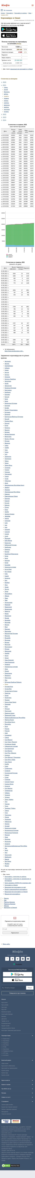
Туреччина (8, 815)
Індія (6, 523)
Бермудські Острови (11, 403)
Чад (6, 848)
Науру (6, 655)
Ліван (6, 598)
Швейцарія (8, 857)
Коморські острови (10, 567)
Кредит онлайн (5, 1025)
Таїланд (7, 797)
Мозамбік (7, 638)
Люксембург (8, 593)
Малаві (7, 618)
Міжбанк (3, 1016)
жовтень (6, 107)
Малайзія (7, 620)
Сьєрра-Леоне (9, 784)
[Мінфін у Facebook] (7, 959)
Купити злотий (5, 1075)
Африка (6, 906)
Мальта (7, 624)
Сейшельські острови (11, 746)
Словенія (7, 770)
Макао (7, 613)
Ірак (6, 525)
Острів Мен (8, 689)
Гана (6, 450)
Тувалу (7, 810)
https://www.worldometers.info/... (14, 351)
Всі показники (8, 10)
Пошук (30, 987)
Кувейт (7, 576)
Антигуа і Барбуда (10, 379)
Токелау (7, 804)
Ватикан (7, 432)
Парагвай (7, 704)
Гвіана (6, 461)
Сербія (7, 764)
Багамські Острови (10, 388)
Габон (6, 445)
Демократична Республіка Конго (14, 485)
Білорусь (7, 427)
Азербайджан (9, 366)
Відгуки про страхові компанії (9, 1107)
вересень (7, 105)
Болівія (7, 408)
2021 (4, 85)
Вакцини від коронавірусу (12, 894)
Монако (7, 642)
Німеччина (8, 678)
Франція (7, 835)
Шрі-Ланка (8, 861)
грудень (6, 111)
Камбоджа (8, 547)
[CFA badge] (25, 1121)
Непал (7, 658)
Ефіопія (7, 505)
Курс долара (4, 1005)
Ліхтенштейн (8, 602)
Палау (6, 695)
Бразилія (7, 414)
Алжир (7, 370)
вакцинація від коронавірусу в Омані (21, 69)
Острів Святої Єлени (11, 691)
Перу (6, 706)
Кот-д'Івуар (8, 571)
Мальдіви (7, 622)
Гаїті (6, 454)
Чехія (6, 850)
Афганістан (8, 385)
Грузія (6, 478)
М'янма (7, 649)
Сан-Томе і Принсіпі (11, 742)
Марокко (7, 629)
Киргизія (7, 560)
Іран (6, 527)
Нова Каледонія (9, 662)
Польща (7, 708)
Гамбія (7, 447)
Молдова (7, 640)
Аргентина (8, 381)
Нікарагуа (8, 675)
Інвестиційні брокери (7, 1014)
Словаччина (8, 768)
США (6, 733)
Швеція (7, 859)
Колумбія (7, 565)
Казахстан (8, 543)
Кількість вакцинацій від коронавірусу (16, 889)
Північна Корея (9, 720)
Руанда (7, 728)
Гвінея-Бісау (8, 465)
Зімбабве (7, 516)
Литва (6, 591)
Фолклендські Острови (11, 830)
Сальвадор (8, 735)
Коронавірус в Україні (11, 885)
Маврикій (7, 604)
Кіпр (6, 580)
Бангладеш (8, 390)
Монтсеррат (8, 647)
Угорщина (8, 819)
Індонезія (7, 520)
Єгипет (7, 507)
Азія (5, 900)
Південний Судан (10, 715)
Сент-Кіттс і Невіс (10, 759)
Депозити (4, 1019)
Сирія (6, 766)
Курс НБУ (3, 1009)
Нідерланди (8, 673)
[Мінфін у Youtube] (28, 959)
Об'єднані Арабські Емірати (13, 682)
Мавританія (8, 607)
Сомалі (7, 775)
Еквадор (7, 494)
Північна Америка (9, 902)
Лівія (6, 600)
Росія (6, 726)
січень (6, 87)
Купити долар (5, 1070)
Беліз (6, 399)
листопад (7, 109)
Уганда (7, 817)
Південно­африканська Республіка (15, 717)
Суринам (7, 779)
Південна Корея (9, 713)
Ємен (6, 509)
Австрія (7, 363)
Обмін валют (4, 1063)
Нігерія (7, 671)
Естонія (7, 503)
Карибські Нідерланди (11, 554)
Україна (7, 824)
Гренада (7, 472)
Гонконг (7, 470)
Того (6, 801)
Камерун (7, 549)
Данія (6, 483)
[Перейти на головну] (5, 5)
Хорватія (7, 844)
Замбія (7, 512)
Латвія (6, 587)
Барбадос (8, 392)
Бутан (6, 425)
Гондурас (7, 467)
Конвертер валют (6, 1023)
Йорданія (7, 538)
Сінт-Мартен (8, 788)
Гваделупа (8, 456)
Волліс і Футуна (9, 439)
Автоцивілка (4, 1111)
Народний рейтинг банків (8, 1028)
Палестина (8, 697)
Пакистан (7, 693)
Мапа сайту (6, 944)
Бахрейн (7, 394)
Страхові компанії (6, 1114)
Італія (6, 536)
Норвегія (7, 664)
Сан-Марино (8, 740)
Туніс (6, 812)
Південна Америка (9, 904)
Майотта (7, 611)
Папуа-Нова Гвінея (10, 702)
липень (6, 100)
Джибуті (7, 487)
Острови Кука (9, 686)
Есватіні (7, 501)
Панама (7, 700)
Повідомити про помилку (17, 993)
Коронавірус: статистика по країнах (15, 876)
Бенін (6, 401)
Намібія (7, 653)
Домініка (7, 489)
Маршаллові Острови (11, 633)
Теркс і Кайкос (9, 799)
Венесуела (8, 436)
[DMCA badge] (17, 1166)
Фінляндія (8, 841)
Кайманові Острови (11, 545)
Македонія (8, 616)
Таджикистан (9, 790)
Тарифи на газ (5, 1021)
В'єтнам (7, 441)
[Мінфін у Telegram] (12, 959)
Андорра (7, 377)
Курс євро (4, 1007)
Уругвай (7, 826)
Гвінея (6, 463)
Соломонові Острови (11, 773)
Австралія (8, 361)
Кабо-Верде (8, 540)
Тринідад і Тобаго (10, 808)
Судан (6, 777)
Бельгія (7, 397)
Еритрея (7, 498)
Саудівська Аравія (10, 744)
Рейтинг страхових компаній (9, 1109)
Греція (7, 476)
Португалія (8, 711)
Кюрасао (7, 578)
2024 (4, 120)
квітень (6, 94)
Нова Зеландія (9, 660)
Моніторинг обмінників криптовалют (11, 1030)
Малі (6, 627)
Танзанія (7, 795)
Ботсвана (7, 412)
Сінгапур (7, 786)
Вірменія (7, 443)
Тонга (6, 806)
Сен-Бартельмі (9, 748)
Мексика (7, 636)
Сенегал (7, 755)
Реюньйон (8, 724)
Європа (6, 898)
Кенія (6, 558)
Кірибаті (7, 582)
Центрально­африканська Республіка (16, 846)
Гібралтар (8, 481)
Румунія (7, 731)
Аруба (6, 383)
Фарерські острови (10, 828)
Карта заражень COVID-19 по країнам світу (18, 883)
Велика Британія (10, 434)
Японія (7, 866)
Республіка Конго (10, 722)
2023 (4, 117)
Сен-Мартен (8, 751)
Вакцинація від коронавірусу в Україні (16, 891)
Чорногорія (8, 855)
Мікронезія (8, 651)
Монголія (7, 644)
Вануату (7, 430)
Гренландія (8, 474)
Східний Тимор (9, 782)
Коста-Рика (8, 569)
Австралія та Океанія (10, 907)
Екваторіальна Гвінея (11, 496)
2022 (4, 114)
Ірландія (7, 529)
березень (7, 92)
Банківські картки (6, 1011)
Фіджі (6, 837)
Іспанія (7, 534)
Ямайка (7, 863)
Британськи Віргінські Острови (14, 416)
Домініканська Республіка (12, 492)
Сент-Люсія (8, 762)
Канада (7, 551)
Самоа (7, 737)
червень (6, 98)
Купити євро (4, 1073)
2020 (4, 82)
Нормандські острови (11, 666)
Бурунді (7, 423)
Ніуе (6, 680)
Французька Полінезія (11, 832)
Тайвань (7, 793)
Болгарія (7, 405)
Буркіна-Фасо (9, 421)
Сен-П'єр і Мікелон (10, 753)
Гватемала (8, 458)
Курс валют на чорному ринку (9, 1068)
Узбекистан (8, 821)
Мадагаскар (8, 609)
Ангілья (7, 374)
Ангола (7, 372)
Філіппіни (7, 839)
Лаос (6, 585)
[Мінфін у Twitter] (17, 959)
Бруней (7, 419)
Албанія (7, 368)
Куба (6, 574)
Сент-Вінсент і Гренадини (12, 757)
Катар (6, 556)
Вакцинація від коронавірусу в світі (15, 887)
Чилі (6, 852)
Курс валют (4, 1002)
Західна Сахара (9, 514)
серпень (6, 103)
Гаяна (6, 452)
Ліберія (7, 596)
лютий (6, 89)
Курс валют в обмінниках (8, 1065)
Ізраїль (7, 518)
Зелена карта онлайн (7, 1104)
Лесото (7, 589)
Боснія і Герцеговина (11, 410)
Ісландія (7, 531)
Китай (6, 562)
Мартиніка (8, 631)
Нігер (6, 669)
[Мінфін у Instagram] (23, 959)
